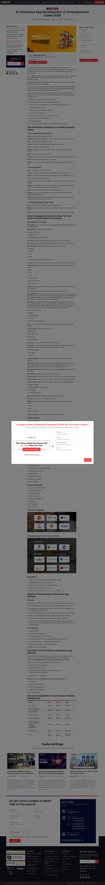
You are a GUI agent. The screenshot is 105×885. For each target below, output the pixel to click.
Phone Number (61, 442)
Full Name (59, 432)
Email (58, 437)
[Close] (91, 423)
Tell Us (58, 448)
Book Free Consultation (31, 449)
